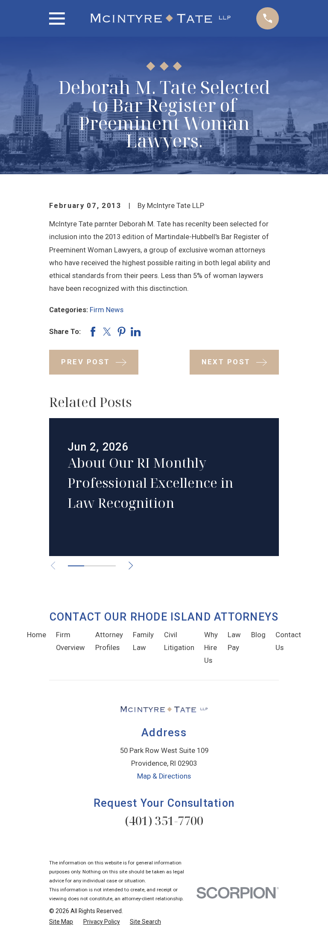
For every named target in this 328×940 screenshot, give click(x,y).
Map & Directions (164, 776)
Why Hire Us (211, 648)
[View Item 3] (108, 565)
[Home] (161, 18)
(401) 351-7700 (164, 821)
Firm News (106, 310)
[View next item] (131, 565)
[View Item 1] (76, 565)
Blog (258, 635)
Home (36, 635)
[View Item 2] (92, 565)
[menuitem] (61, 922)
